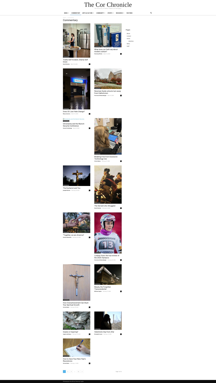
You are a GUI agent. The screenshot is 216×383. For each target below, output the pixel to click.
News (66, 13)
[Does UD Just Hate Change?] (76, 88)
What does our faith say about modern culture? (106, 50)
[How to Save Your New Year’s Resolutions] (76, 347)
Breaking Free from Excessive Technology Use (105, 158)
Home (64, 17)
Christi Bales (97, 161)
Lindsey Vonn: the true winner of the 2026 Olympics (106, 257)
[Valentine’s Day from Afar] (108, 321)
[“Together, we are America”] (76, 222)
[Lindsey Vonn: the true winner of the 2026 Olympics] (108, 232)
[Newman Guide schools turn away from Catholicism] (108, 78)
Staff (128, 46)
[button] (151, 13)
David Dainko (66, 64)
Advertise (131, 41)
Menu (128, 43)
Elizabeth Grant (98, 334)
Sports (110, 13)
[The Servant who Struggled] (108, 184)
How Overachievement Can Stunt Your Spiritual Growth (75, 304)
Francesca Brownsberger (100, 95)
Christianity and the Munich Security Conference (73, 125)
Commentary (75, 13)
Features (129, 13)
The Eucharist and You (71, 188)
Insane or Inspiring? (70, 332)
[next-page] (82, 371)
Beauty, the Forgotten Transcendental (102, 288)
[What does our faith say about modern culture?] (108, 35)
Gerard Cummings (67, 128)
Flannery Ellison (98, 53)
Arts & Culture (87, 13)
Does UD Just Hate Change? (74, 112)
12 (78, 371)
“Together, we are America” (73, 235)
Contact (129, 36)
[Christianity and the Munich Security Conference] (76, 120)
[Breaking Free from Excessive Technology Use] (108, 136)
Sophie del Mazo (67, 334)
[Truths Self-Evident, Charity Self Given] (76, 40)
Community (100, 13)
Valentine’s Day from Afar (104, 332)
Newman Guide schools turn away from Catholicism (107, 92)
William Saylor (98, 291)
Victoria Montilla (67, 237)
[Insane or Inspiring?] (76, 321)
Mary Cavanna (66, 113)
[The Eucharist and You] (76, 175)
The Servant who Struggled (104, 206)
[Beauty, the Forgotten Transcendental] (108, 274)
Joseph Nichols (66, 190)
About (128, 33)
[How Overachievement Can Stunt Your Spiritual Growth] (76, 282)
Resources (119, 13)
